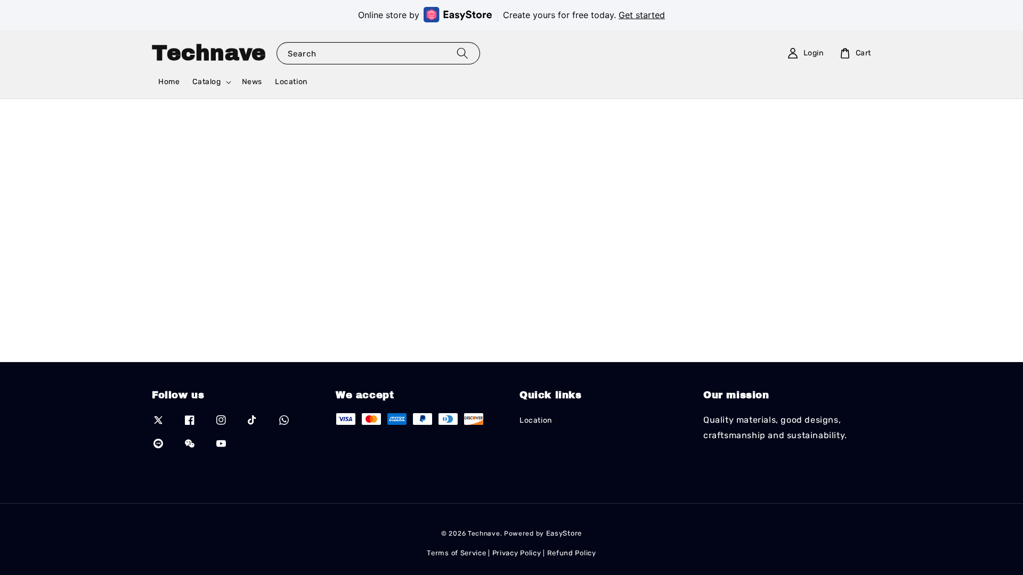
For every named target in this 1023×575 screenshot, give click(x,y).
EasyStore (564, 533)
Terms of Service (456, 553)
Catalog (206, 81)
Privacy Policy (516, 553)
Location (291, 81)
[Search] (462, 53)
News (252, 81)
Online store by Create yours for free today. (511, 15)
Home (169, 81)
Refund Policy (571, 553)
